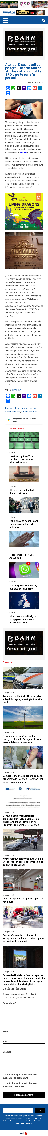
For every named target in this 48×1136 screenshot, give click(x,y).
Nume (6, 1031)
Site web (7, 1052)
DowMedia (28, 1123)
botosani (9, 408)
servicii (23, 152)
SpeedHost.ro (39, 1121)
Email (6, 1041)
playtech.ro (17, 390)
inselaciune (10, 411)
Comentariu (9, 1003)
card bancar (34, 408)
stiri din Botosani (29, 411)
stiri (18, 411)
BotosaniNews (21, 408)
